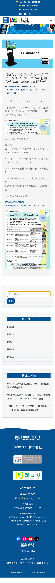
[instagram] (30, 13)
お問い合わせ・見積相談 (30, 6)
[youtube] (25, 13)
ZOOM (17, 90)
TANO (11, 90)
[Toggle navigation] (51, 20)
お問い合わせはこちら (29, 498)
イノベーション (26, 90)
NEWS (32, 86)
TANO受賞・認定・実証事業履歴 (30, 2)
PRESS (10, 356)
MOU (9, 341)
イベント (37, 90)
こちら (21, 195)
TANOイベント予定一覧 (30, 9)
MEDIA (10, 334)
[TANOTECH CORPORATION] (15, 20)
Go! (11, 301)
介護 (14, 93)
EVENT (26, 86)
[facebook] (20, 13)
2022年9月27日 (14, 86)
